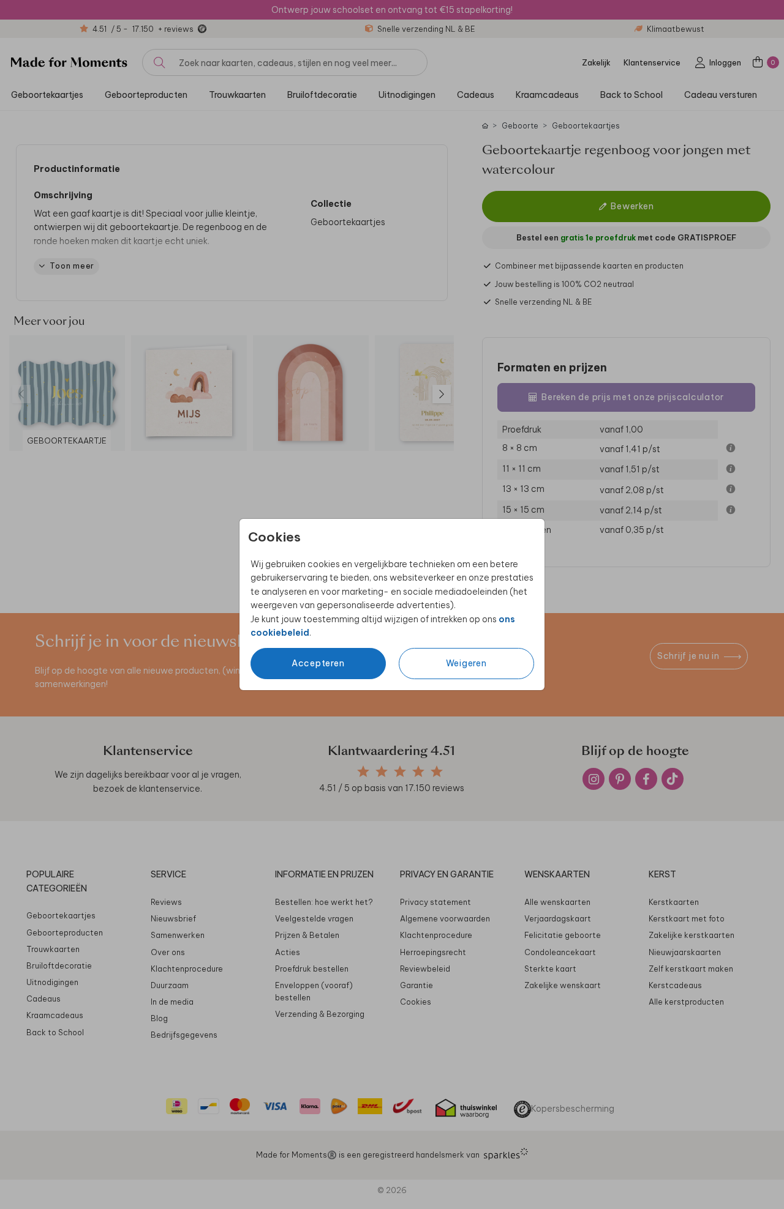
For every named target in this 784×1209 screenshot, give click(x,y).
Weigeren (466, 663)
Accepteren (318, 663)
